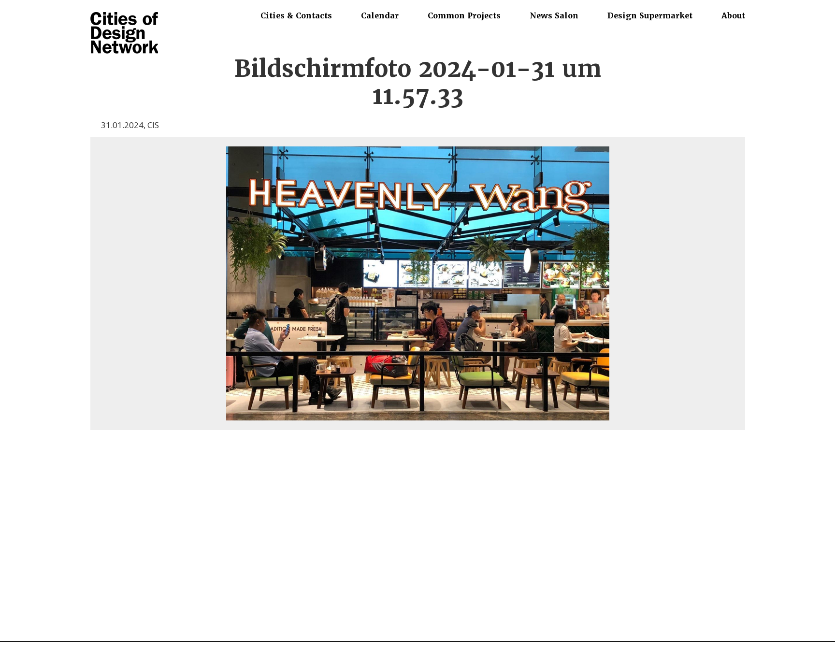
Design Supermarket (649, 15)
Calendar (380, 15)
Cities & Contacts (296, 15)
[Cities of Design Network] (124, 33)
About (733, 15)
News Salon (554, 15)
